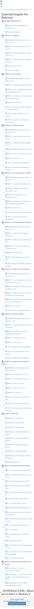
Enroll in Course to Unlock (17, 604)
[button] (1, 2)
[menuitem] (1, 4)
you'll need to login (24, 601)
